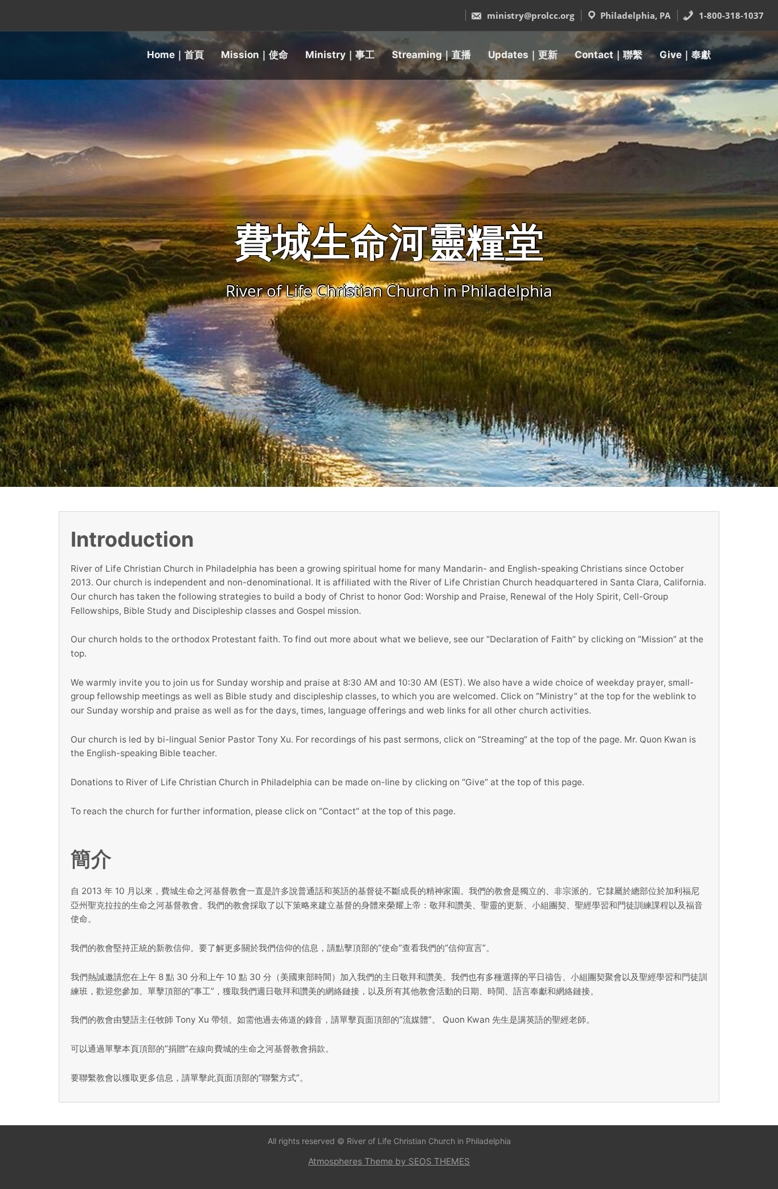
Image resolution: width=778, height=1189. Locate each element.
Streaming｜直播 (431, 54)
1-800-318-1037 (730, 15)
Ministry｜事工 (340, 54)
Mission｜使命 (254, 54)
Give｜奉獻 (685, 54)
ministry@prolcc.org (529, 15)
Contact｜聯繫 (608, 54)
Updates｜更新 (523, 54)
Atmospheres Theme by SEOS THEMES (389, 1161)
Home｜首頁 (175, 54)
